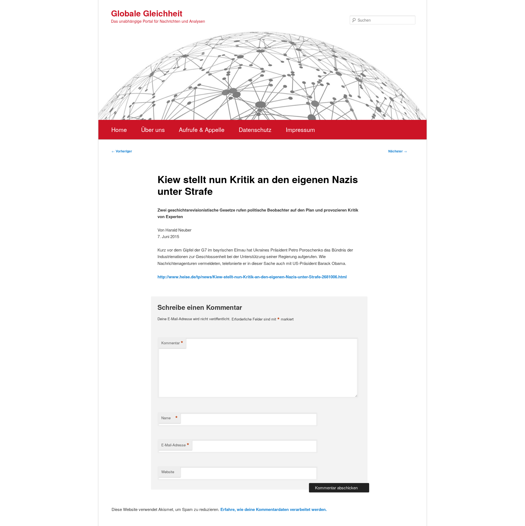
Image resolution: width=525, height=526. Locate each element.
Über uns (153, 129)
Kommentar (172, 343)
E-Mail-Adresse (175, 445)
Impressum (300, 129)
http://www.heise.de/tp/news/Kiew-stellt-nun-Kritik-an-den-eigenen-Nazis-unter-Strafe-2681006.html (252, 277)
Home (119, 129)
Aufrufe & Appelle (201, 129)
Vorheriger (122, 151)
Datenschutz (255, 129)
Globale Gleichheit (146, 13)
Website (167, 471)
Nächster (397, 151)
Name (169, 418)
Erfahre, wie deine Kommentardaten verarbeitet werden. (273, 509)
